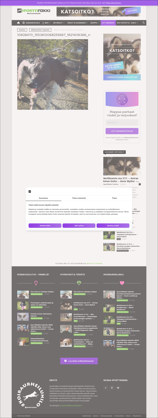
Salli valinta (79, 226)
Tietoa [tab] (114, 198)
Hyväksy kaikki (113, 226)
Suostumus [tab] (43, 198)
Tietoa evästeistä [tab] (79, 198)
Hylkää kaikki (45, 226)
